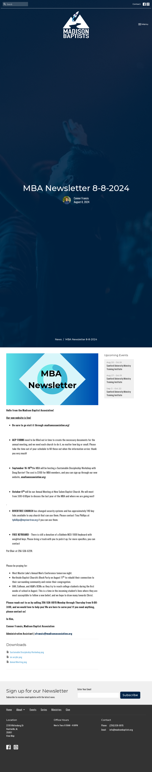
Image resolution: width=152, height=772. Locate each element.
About (19, 710)
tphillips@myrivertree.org (25, 520)
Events (33, 710)
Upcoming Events (116, 355)
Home (9, 710)
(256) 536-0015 (116, 725)
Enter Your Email (84, 689)
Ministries (56, 710)
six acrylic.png (16, 657)
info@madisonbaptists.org (121, 729)
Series (44, 710)
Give (68, 710)
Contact (137, 4)
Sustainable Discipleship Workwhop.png (27, 652)
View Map (10, 735)
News (58, 339)
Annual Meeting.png (18, 662)
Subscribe (130, 695)
